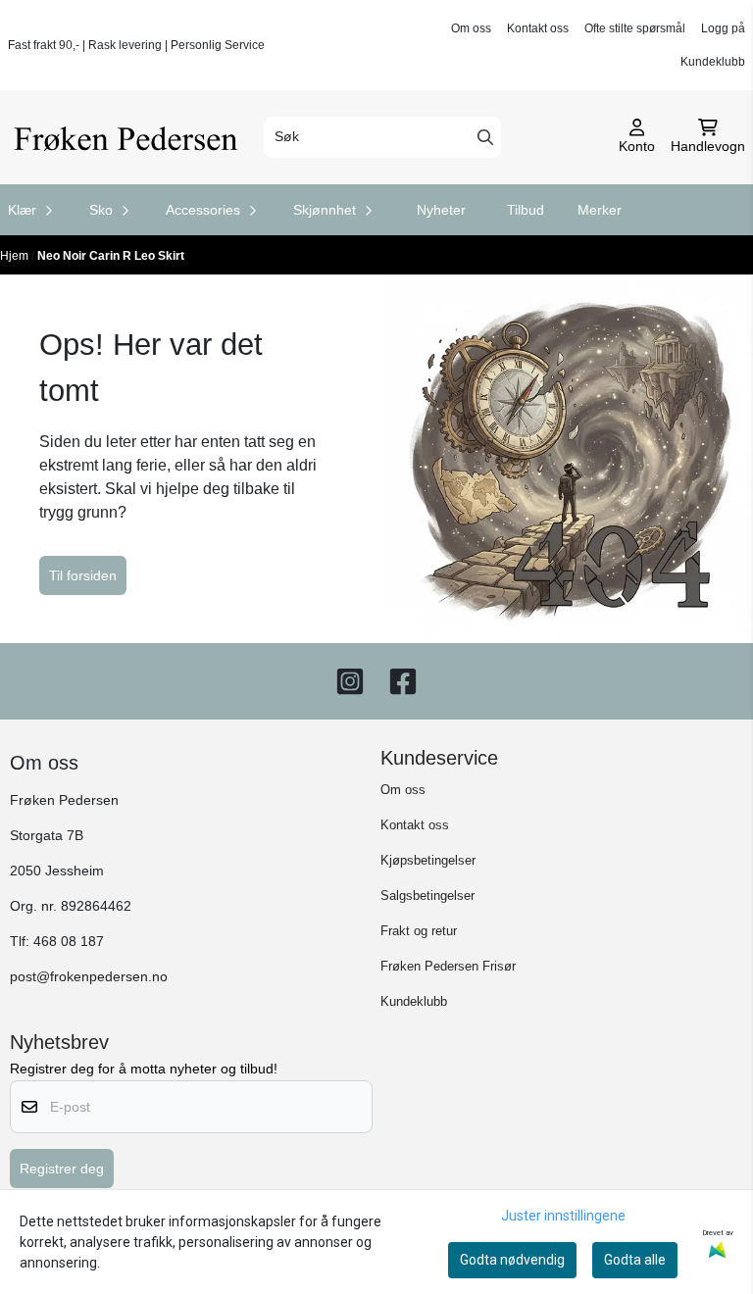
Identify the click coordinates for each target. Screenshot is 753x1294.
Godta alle (635, 1260)
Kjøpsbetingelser (428, 860)
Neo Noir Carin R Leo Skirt (110, 256)
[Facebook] (403, 681)
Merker (599, 210)
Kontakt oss (538, 28)
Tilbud (525, 210)
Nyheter (441, 210)
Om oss (471, 28)
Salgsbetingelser (427, 895)
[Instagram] (350, 681)
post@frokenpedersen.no (89, 977)
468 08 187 (68, 941)
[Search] (485, 137)
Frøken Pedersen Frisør (448, 966)
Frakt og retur (418, 930)
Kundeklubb (712, 62)
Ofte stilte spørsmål (634, 28)
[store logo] (130, 137)
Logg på (723, 28)
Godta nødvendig (512, 1260)
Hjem (15, 256)
